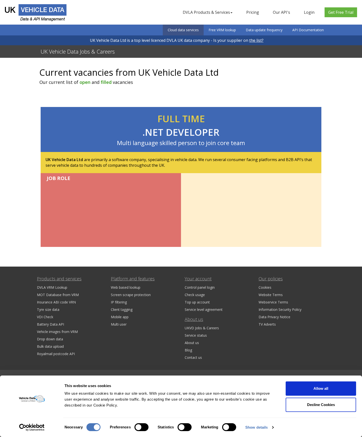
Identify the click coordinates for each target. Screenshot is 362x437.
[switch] (141, 427)
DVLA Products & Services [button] (206, 12)
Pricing (252, 12)
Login (309, 12)
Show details (256, 427)
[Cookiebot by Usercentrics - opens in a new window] (31, 427)
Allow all (320, 388)
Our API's (281, 12)
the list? (256, 40)
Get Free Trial (340, 12)
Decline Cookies (321, 405)
